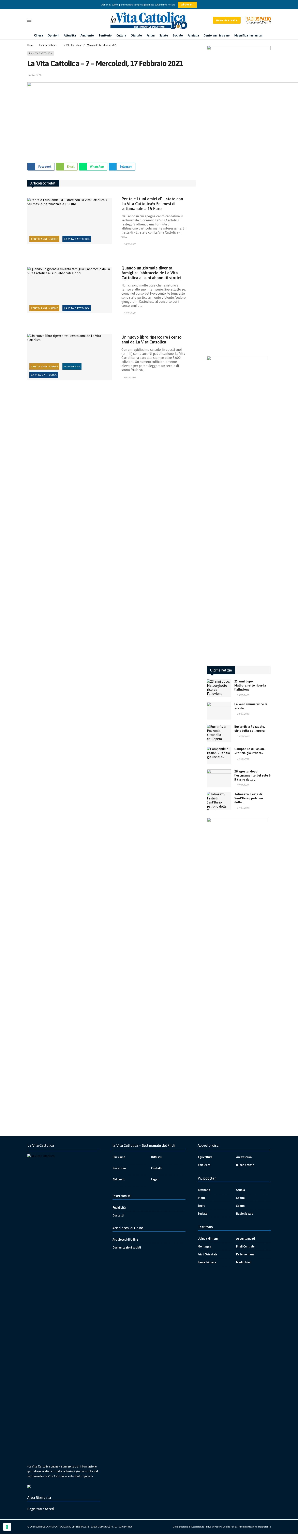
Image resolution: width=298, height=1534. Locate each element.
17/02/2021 (34, 75)
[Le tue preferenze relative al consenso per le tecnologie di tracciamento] (7, 1527)
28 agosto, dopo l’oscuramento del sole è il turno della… (252, 775)
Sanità (240, 1197)
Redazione (119, 1168)
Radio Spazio (244, 1213)
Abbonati (187, 4)
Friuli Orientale (207, 1254)
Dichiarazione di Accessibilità (188, 1526)
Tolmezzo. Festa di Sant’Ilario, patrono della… (248, 798)
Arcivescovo (244, 1157)
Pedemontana (245, 1254)
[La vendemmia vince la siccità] (219, 711)
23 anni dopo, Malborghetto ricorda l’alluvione (250, 685)
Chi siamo (119, 1157)
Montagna (204, 1246)
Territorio (204, 1190)
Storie (202, 1197)
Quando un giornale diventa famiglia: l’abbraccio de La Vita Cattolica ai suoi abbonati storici (151, 273)
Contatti (156, 1168)
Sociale (202, 1213)
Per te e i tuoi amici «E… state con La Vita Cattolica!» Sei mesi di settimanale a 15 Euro (152, 203)
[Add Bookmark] (194, 75)
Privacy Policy (213, 1526)
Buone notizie (245, 1165)
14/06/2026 (130, 244)
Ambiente (204, 1165)
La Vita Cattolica (40, 53)
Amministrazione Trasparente (255, 1526)
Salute (240, 1205)
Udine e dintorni (208, 1238)
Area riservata (226, 20)
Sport (201, 1205)
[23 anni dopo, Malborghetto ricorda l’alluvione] (219, 688)
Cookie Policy (230, 1526)
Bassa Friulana (207, 1262)
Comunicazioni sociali (127, 1247)
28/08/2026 (243, 695)
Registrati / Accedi (41, 1509)
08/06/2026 (130, 377)
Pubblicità (119, 1207)
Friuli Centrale (245, 1246)
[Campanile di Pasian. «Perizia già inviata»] (219, 755)
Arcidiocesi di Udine (125, 1239)
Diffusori (156, 1157)
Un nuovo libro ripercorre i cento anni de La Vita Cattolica (151, 339)
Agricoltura (205, 1157)
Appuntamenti (245, 1238)
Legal (154, 1179)
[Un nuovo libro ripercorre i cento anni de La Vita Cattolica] (69, 357)
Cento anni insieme (44, 239)
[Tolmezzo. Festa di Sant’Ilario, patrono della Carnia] (219, 801)
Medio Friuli (243, 1262)
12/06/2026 (130, 313)
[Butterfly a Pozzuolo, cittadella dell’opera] (219, 733)
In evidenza (72, 366)
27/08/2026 (243, 785)
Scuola (240, 1190)
